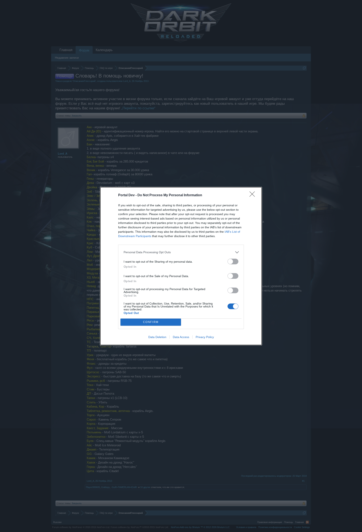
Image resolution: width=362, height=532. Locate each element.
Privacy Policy (205, 337)
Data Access (181, 337)
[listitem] (181, 252)
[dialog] (181, 266)
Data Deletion (157, 337)
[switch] (233, 261)
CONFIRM (151, 322)
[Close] (253, 195)
